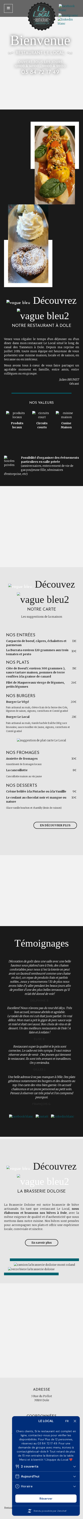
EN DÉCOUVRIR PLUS (55, 825)
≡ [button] (8, 8)
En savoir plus (41, 1242)
